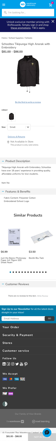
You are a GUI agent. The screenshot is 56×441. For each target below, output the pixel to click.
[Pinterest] (25, 364)
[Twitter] (17, 363)
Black (11, 117)
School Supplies (16, 38)
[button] (47, 432)
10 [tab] (37, 272)
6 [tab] (25, 272)
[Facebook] (8, 363)
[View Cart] (48, 5)
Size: (4, 127)
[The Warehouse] (15, 421)
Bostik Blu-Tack (36, 258)
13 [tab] (46, 272)
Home (4, 38)
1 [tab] (10, 272)
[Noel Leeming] (41, 421)
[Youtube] (21, 364)
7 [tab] (28, 272)
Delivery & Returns (16, 136)
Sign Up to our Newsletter (16, 309)
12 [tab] (43, 272)
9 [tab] (34, 272)
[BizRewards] (4, 393)
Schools (28, 38)
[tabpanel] (14, 247)
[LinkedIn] (4, 363)
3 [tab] (16, 272)
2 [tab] (13, 272)
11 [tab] (40, 272)
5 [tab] (22, 272)
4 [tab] (19, 272)
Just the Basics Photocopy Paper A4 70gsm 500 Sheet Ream (13, 260)
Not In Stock (42, 437)
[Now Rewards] (10, 393)
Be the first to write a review (28, 102)
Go (49, 318)
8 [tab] (31, 272)
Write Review (42, 296)
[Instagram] (12, 363)
